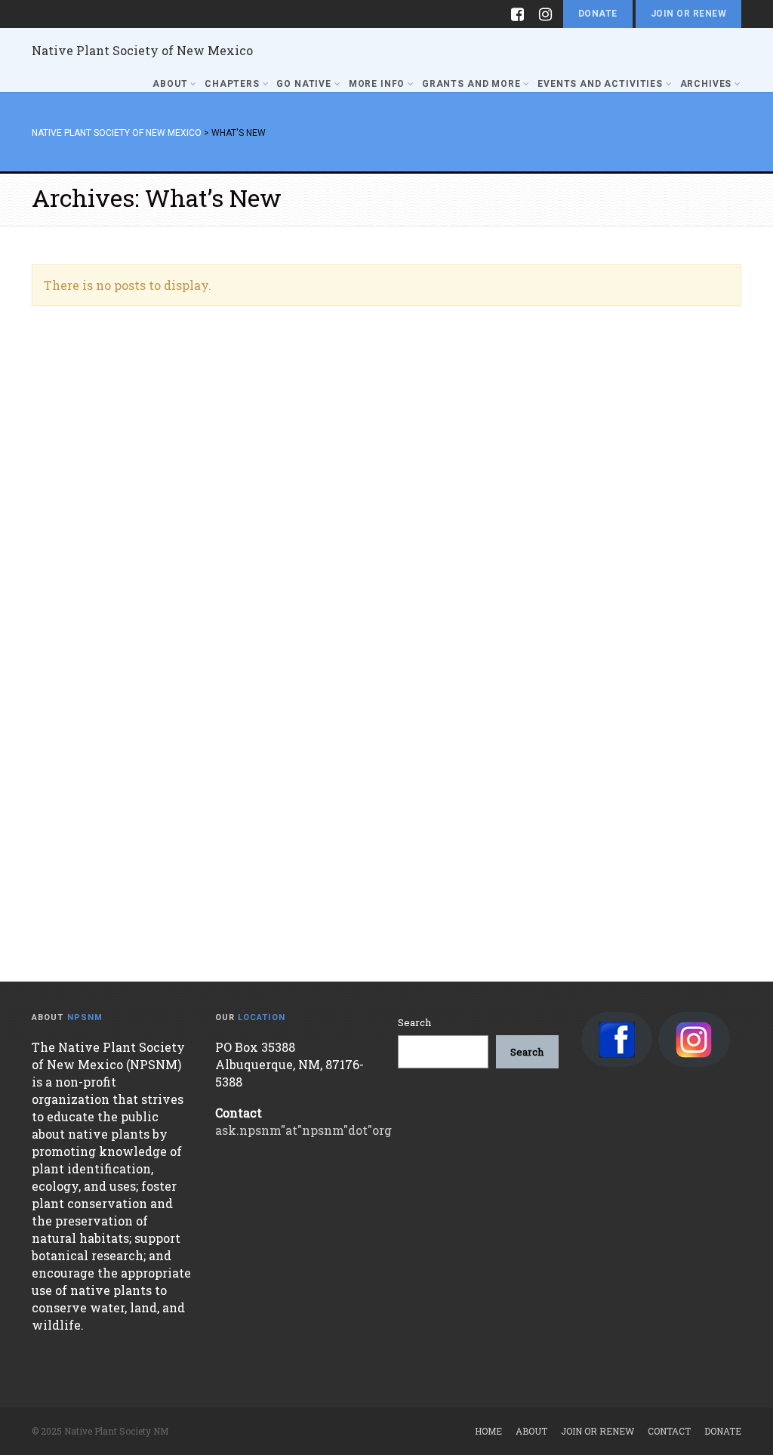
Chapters (232, 84)
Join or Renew (688, 13)
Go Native (303, 84)
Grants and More (471, 84)
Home (488, 1431)
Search (414, 1022)
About (169, 84)
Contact (669, 1431)
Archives (706, 84)
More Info (377, 84)
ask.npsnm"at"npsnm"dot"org (303, 1130)
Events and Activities (600, 84)
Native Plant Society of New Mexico (142, 50)
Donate (597, 13)
